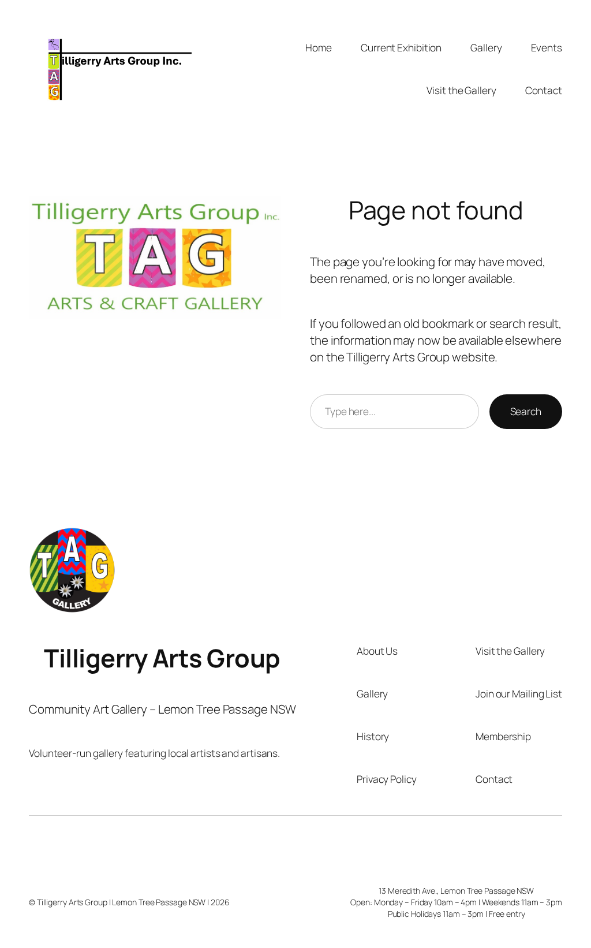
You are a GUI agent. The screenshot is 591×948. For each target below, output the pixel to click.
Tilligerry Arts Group (162, 658)
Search (525, 411)
